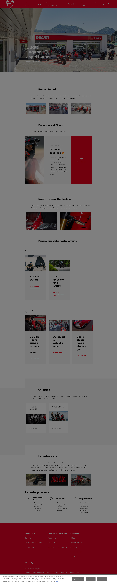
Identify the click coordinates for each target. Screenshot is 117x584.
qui (57, 581)
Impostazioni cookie (78, 579)
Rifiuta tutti (90, 579)
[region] (58, 579)
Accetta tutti (102, 579)
